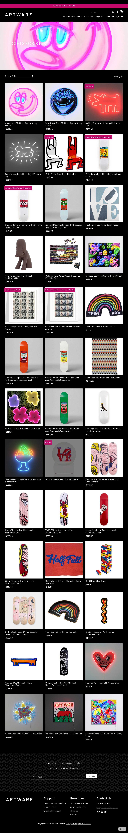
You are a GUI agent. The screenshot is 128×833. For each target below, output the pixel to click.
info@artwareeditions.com (107, 808)
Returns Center (50, 807)
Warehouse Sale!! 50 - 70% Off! (64, 6)
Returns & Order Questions (55, 803)
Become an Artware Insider (64, 763)
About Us (74, 811)
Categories (100, 17)
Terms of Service (84, 824)
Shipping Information (52, 811)
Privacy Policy (71, 824)
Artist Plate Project (115, 17)
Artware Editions (58, 824)
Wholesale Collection (79, 803)
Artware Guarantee (78, 807)
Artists (79, 17)
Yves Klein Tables (69, 17)
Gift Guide (88, 17)
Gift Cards (74, 815)
